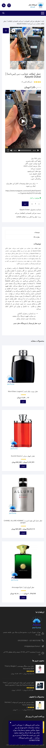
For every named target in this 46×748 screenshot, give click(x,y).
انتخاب (23, 466)
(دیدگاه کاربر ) (27, 82)
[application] (23, 121)
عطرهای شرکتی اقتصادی (32, 21)
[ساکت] (11, 150)
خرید (25, 204)
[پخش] (38, 150)
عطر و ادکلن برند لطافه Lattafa (26, 217)
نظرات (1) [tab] (37, 237)
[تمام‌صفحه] (8, 150)
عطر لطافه (35, 256)
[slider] (24, 150)
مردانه (17, 213)
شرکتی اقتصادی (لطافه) (15, 21)
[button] (23, 121)
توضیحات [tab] (37, 232)
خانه (43, 21)
